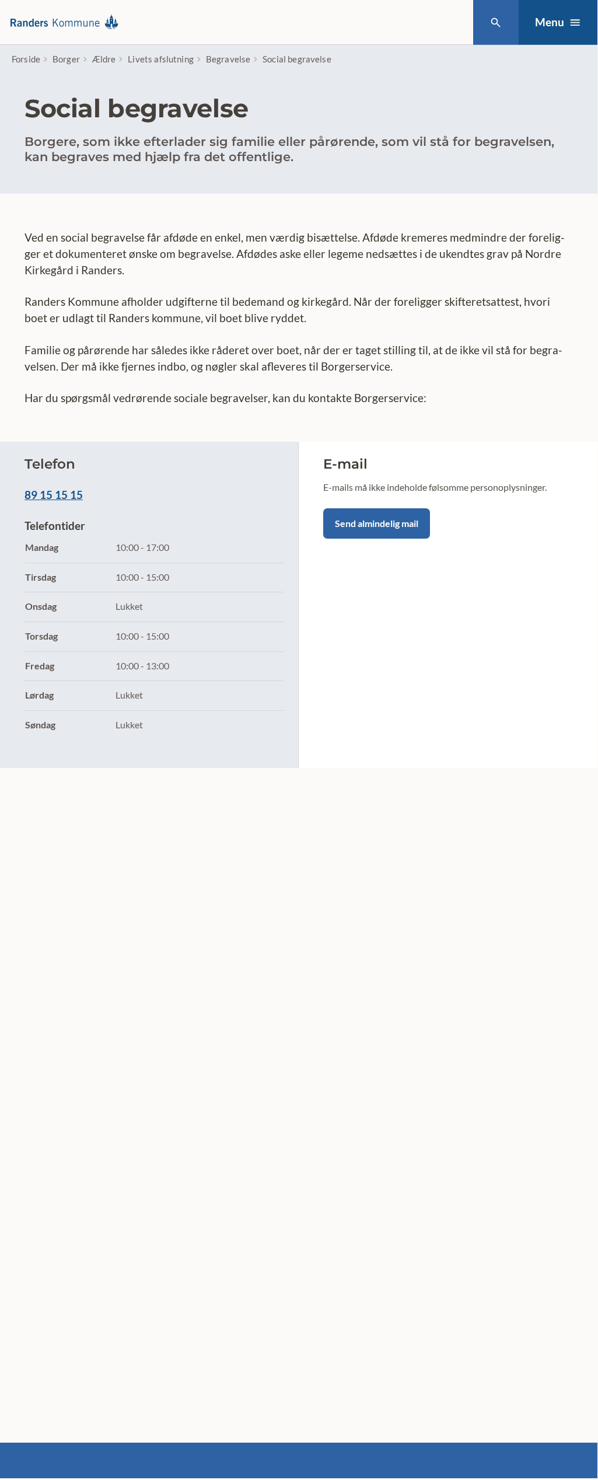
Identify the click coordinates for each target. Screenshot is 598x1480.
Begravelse (228, 59)
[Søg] (495, 22)
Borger (66, 59)
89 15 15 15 (54, 494)
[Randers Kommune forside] (67, 22)
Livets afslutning (161, 59)
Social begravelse (297, 59)
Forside (26, 59)
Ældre (104, 59)
